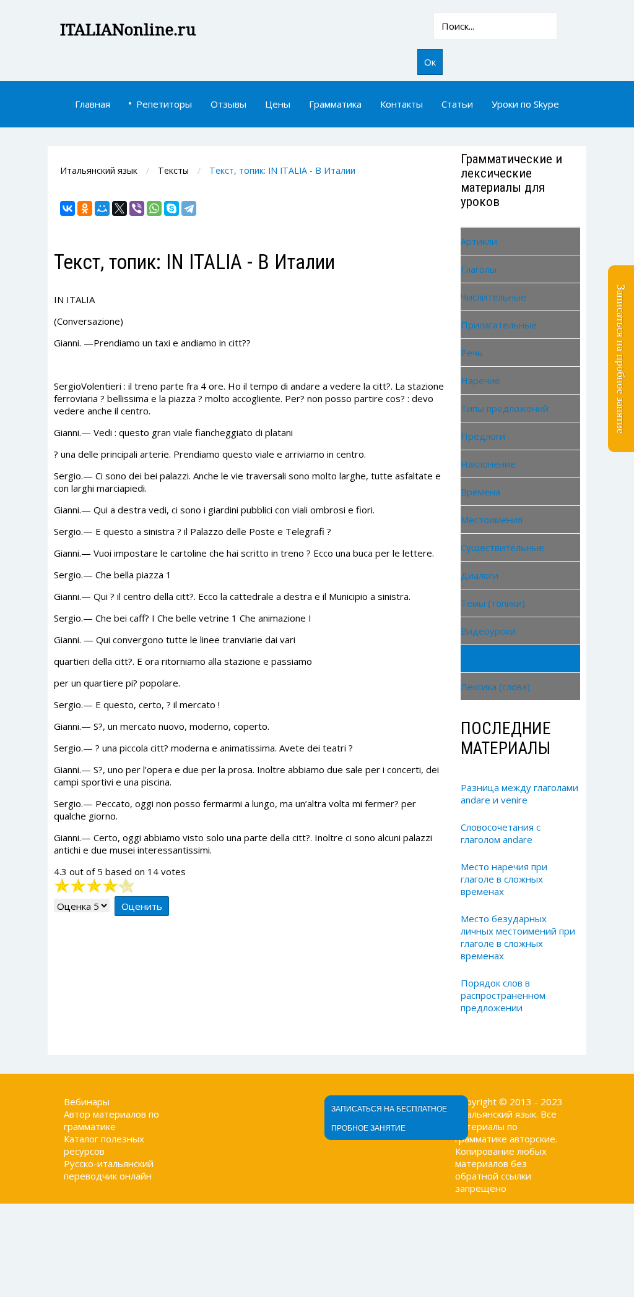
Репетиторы (164, 104)
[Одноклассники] (84, 208)
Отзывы (228, 104)
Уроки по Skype (525, 104)
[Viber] (136, 208)
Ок (430, 62)
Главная (92, 104)
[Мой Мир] (102, 208)
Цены (277, 104)
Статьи (457, 104)
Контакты (401, 104)
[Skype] (171, 208)
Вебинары (87, 1101)
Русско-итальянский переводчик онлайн (109, 1169)
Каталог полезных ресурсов (104, 1144)
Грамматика (335, 104)
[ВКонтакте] (67, 208)
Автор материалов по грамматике (111, 1120)
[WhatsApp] (154, 208)
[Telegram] (188, 208)
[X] (119, 208)
